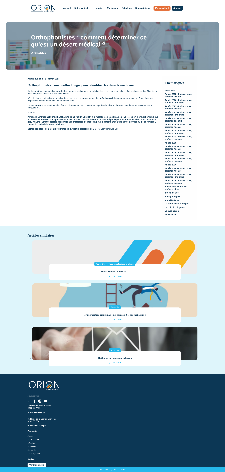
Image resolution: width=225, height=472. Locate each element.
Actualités (127, 8)
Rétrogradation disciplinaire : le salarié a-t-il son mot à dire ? (115, 314)
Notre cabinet (81, 8)
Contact (177, 8)
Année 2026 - (171, 165)
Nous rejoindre (142, 8)
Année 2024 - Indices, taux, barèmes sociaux (178, 138)
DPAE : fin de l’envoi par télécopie (114, 358)
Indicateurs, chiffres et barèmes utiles (176, 188)
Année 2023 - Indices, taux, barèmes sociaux (178, 119)
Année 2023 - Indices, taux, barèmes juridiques (178, 113)
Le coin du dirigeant (175, 207)
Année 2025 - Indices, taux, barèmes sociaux (178, 159)
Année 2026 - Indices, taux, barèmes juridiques (178, 175)
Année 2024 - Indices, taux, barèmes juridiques (178, 131)
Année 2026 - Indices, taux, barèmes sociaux (178, 181)
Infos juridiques (172, 196)
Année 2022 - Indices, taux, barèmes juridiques (178, 101)
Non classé (170, 214)
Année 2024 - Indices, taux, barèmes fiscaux (178, 125)
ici (38, 108)
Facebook (34, 401)
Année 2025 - (171, 143)
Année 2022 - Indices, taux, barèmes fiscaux (178, 95)
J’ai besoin (112, 8)
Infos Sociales (172, 200)
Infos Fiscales (172, 193)
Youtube (45, 401)
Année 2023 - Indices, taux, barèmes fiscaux (178, 107)
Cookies (121, 469)
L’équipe (99, 8)
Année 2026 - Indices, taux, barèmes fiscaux (178, 169)
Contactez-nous (36, 465)
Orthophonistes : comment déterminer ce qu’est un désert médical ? (62, 129)
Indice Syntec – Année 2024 (115, 271)
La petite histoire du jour (177, 204)
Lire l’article (117, 276)
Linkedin (29, 401)
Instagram (39, 401)
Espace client (162, 8)
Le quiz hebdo (172, 211)
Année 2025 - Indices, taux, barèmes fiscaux (178, 147)
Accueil (67, 8)
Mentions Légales (108, 469)
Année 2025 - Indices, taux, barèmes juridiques (178, 153)
